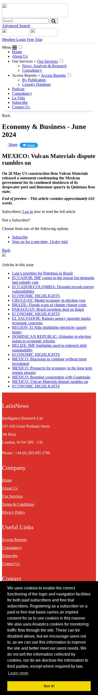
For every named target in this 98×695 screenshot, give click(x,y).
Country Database (36, 84)
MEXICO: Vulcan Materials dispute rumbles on (50, 381)
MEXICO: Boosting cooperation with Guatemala (51, 377)
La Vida (18, 98)
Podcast (18, 89)
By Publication (34, 80)
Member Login (14, 39)
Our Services (23, 61)
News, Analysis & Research (44, 66)
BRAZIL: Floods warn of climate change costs (49, 305)
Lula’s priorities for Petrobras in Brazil (42, 273)
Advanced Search (16, 26)
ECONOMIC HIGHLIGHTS (36, 296)
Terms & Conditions (18, 504)
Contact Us (21, 107)
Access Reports (25, 75)
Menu (7, 47)
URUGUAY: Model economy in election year (48, 300)
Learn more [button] (18, 673)
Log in (27, 211)
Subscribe (20, 102)
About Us (20, 56)
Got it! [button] (49, 686)
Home (17, 52)
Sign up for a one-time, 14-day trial (40, 242)
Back (6, 115)
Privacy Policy (13, 512)
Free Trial (34, 39)
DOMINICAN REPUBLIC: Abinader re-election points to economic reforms (51, 338)
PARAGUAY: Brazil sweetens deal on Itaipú (48, 309)
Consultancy (32, 70)
